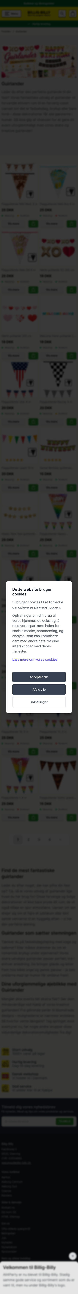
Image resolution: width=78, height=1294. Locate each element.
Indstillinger (39, 702)
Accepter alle (39, 677)
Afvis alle (39, 689)
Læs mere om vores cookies (34, 659)
